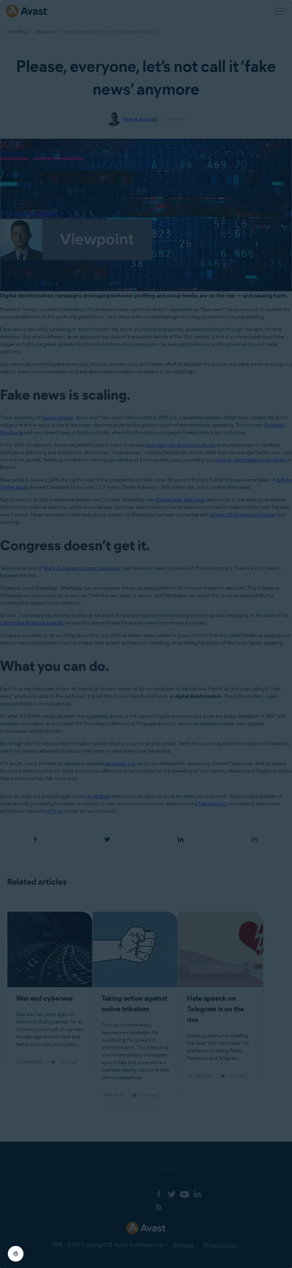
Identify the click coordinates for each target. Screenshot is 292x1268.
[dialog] (146, 634)
